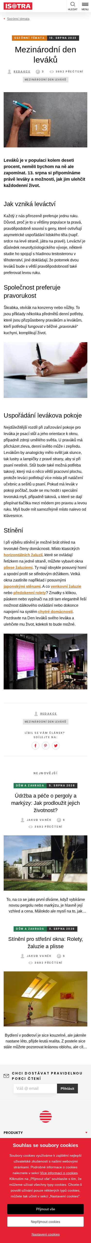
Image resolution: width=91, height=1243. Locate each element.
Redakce (22, 71)
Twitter (56, 746)
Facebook (35, 746)
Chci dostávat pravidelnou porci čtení (47, 1076)
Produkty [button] (13, 1132)
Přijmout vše (45, 1209)
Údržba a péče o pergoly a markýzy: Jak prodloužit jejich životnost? (45, 803)
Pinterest (46, 746)
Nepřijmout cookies (45, 1222)
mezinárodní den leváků (45, 79)
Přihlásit (67, 1088)
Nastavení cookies (46, 1234)
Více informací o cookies (59, 1173)
